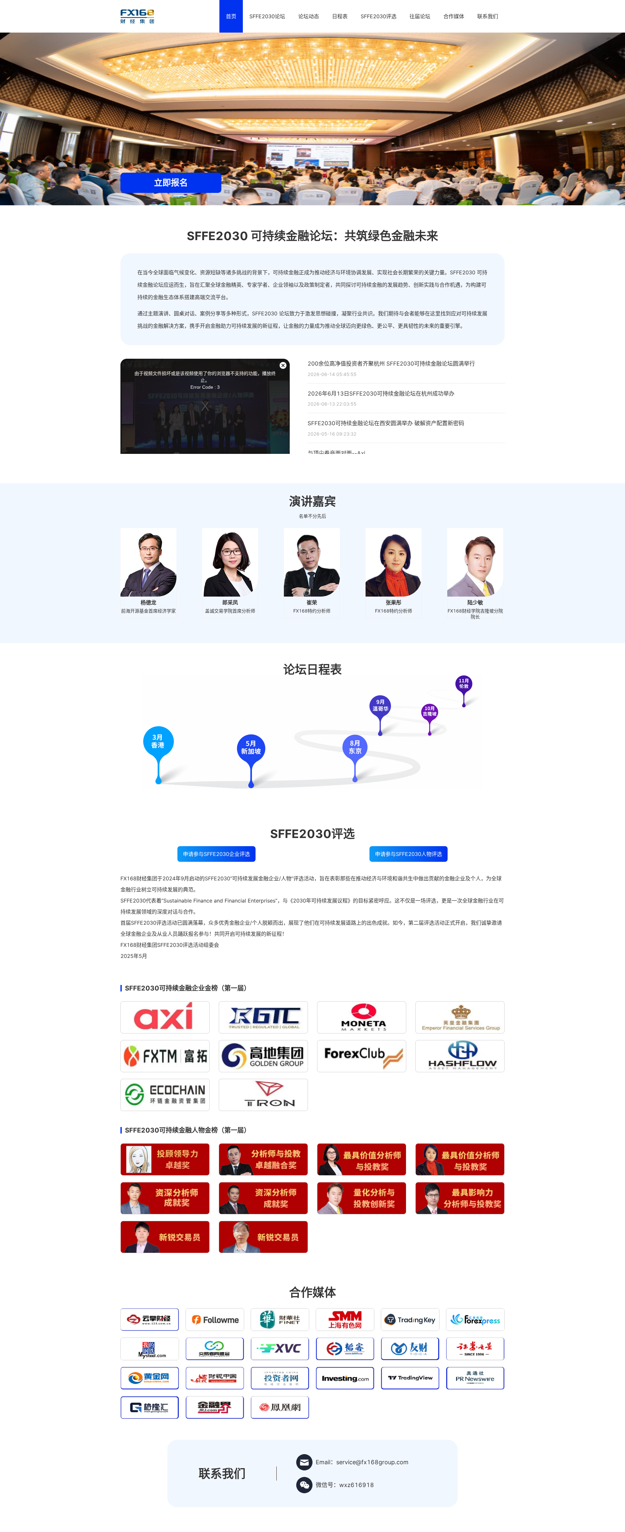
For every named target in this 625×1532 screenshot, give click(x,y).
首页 (231, 16)
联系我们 (487, 16)
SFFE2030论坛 (267, 16)
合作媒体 (453, 16)
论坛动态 (308, 16)
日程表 (340, 16)
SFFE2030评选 (378, 16)
